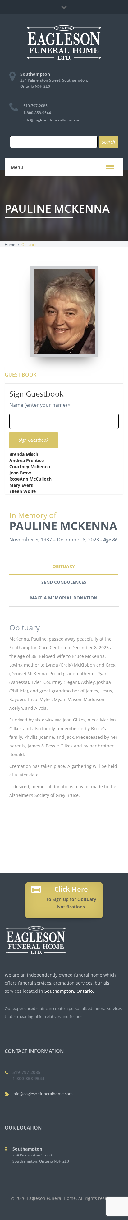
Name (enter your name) (38, 405)
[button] (110, 167)
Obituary (64, 566)
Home (10, 244)
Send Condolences (63, 582)
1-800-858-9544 (37, 113)
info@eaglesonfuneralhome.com (52, 120)
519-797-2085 (35, 105)
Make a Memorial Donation (63, 598)
